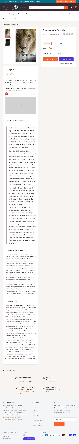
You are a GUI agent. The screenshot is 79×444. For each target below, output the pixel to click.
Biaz (44, 34)
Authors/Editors (60, 14)
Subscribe (59, 424)
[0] (75, 7)
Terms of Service (37, 425)
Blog (70, 14)
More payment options (66, 63)
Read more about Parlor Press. (14, 419)
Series (49, 14)
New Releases (36, 407)
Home (4, 14)
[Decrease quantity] (50, 53)
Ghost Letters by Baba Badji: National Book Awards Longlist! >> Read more (22, 1)
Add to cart (50, 59)
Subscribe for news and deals (67, 1)
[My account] (71, 7)
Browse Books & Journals (25, 14)
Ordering (11, 14)
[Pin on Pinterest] (66, 34)
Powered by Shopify (7, 438)
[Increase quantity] (58, 53)
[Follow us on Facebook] (24, 435)
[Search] (66, 7)
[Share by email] (72, 34)
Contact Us (14, 19)
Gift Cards (35, 413)
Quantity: (45, 53)
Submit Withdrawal (37, 420)
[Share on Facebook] (64, 34)
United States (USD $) (9, 432)
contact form (27, 391)
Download (34, 94)
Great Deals (35, 415)
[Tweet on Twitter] (69, 34)
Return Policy (36, 418)
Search (34, 405)
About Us (5, 19)
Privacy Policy (36, 423)
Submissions (39, 14)
